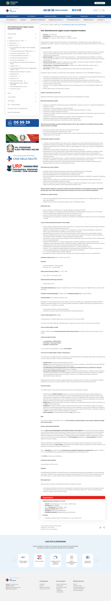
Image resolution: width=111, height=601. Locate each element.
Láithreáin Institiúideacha (78, 588)
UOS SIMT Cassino (15, 89)
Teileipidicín (68, 16)
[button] (17, 20)
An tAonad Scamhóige (16, 81)
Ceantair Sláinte (12, 34)
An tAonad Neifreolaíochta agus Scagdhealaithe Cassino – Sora (23, 68)
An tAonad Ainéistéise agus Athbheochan (21, 51)
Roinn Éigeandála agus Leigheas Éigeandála (19, 83)
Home (42, 24)
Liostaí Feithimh (101, 16)
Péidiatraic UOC (14, 78)
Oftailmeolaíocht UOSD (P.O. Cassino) (20, 71)
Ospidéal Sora (13, 43)
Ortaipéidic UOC (14, 74)
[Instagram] (78, 10)
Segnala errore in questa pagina (49, 529)
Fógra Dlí (75, 584)
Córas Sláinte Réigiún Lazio (79, 587)
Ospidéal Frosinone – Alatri (16, 41)
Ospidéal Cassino (13, 45)
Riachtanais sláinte (73, 19)
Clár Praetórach (31, 16)
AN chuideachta (11, 19)
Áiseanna (23, 19)
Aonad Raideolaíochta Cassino (18, 86)
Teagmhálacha (84, 16)
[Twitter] (75, 10)
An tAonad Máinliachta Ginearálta (19, 55)
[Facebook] (73, 10)
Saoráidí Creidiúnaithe (14, 112)
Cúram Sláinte (11, 97)
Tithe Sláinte (11, 101)
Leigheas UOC (14, 66)
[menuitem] (12, 16)
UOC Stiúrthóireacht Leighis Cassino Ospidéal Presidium (22, 48)
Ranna (9, 93)
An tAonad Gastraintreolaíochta (18, 58)
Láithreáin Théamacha (78, 590)
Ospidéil (10, 38)
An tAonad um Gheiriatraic (17, 60)
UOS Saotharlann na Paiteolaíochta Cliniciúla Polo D (22, 63)
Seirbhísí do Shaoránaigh (37, 19)
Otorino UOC (13, 76)
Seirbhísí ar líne (88, 19)
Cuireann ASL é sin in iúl (55, 19)
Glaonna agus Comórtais (50, 16)
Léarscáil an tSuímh (77, 585)
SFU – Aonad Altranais (14, 104)
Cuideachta (42, 584)
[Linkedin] (80, 10)
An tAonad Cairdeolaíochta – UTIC (19, 53)
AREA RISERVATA (100, 3)
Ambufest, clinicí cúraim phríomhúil (17, 108)
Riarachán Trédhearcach (12, 16)
